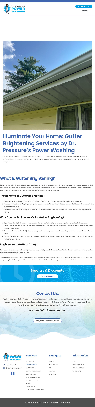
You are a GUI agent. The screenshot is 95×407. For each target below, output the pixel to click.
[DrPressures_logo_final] (14, 4)
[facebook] (12, 373)
